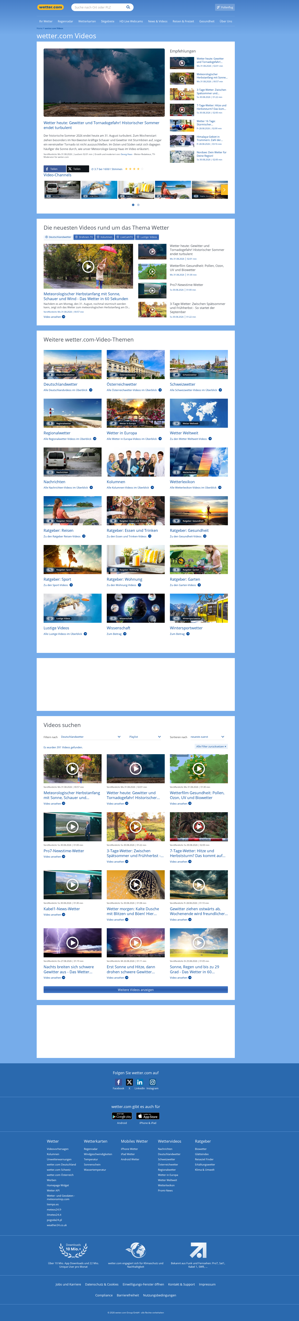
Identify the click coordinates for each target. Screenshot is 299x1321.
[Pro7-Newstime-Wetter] (152, 290)
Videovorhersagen (58, 1149)
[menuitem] (46, 21)
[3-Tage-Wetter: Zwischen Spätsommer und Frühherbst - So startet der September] (152, 309)
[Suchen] (127, 7)
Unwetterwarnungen (59, 1159)
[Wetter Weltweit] (199, 413)
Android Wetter (130, 1159)
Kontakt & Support (181, 1284)
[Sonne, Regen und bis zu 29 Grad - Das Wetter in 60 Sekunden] (199, 942)
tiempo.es (53, 1204)
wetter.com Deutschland (61, 1164)
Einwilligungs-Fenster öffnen (143, 1284)
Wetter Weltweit (167, 1180)
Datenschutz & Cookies (102, 1284)
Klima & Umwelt (204, 1169)
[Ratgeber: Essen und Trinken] (136, 510)
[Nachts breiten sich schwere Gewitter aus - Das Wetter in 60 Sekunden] (73, 942)
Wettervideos (169, 1141)
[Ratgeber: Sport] (73, 559)
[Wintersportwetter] (199, 608)
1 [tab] (133, 205)
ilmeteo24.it (54, 1214)
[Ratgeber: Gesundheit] (210, 190)
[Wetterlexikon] (199, 462)
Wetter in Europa (168, 1175)
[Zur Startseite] (50, 7)
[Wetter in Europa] (136, 413)
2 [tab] (138, 205)
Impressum (207, 1284)
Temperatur (91, 1159)
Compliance (104, 1295)
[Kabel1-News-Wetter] (73, 884)
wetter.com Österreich (60, 1175)
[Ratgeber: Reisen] (173, 190)
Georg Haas (126, 154)
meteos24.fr (54, 1209)
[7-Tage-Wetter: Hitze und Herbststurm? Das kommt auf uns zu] (199, 826)
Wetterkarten (95, 1141)
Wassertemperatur (95, 1169)
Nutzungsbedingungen (159, 1295)
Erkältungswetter (205, 1164)
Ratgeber (203, 1141)
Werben (51, 1180)
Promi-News (165, 1190)
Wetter (53, 1141)
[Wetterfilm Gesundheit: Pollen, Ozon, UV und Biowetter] (152, 271)
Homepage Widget (58, 1185)
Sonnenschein (92, 1164)
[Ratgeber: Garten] (199, 559)
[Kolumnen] (136, 462)
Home (40, 28)
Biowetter (201, 1149)
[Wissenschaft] (136, 608)
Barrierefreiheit (128, 1295)
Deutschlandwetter (169, 1154)
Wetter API (53, 1190)
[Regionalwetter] (73, 413)
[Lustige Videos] (99, 190)
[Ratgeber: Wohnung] (136, 190)
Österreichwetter (168, 1164)
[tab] (58, 237)
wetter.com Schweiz (59, 1169)
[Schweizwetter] (199, 364)
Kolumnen (53, 1154)
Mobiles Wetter (134, 1141)
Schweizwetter (166, 1159)
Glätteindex (202, 1154)
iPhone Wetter (129, 1149)
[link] (46, 21)
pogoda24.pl (54, 1220)
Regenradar (91, 1149)
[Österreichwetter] (136, 364)
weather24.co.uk (57, 1225)
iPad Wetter (128, 1154)
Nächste (224, 190)
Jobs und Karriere (68, 1284)
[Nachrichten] (62, 190)
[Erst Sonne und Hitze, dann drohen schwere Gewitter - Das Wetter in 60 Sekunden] (136, 942)
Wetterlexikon (166, 1185)
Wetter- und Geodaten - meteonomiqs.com (61, 1197)
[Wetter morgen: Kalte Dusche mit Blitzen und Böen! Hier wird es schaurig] (136, 884)
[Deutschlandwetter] (73, 364)
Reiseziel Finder (204, 1159)
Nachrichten (165, 1149)
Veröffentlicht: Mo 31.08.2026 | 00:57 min (64, 312)
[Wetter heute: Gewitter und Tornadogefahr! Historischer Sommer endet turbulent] (152, 251)
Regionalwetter (167, 1169)
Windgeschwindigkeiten (98, 1154)
